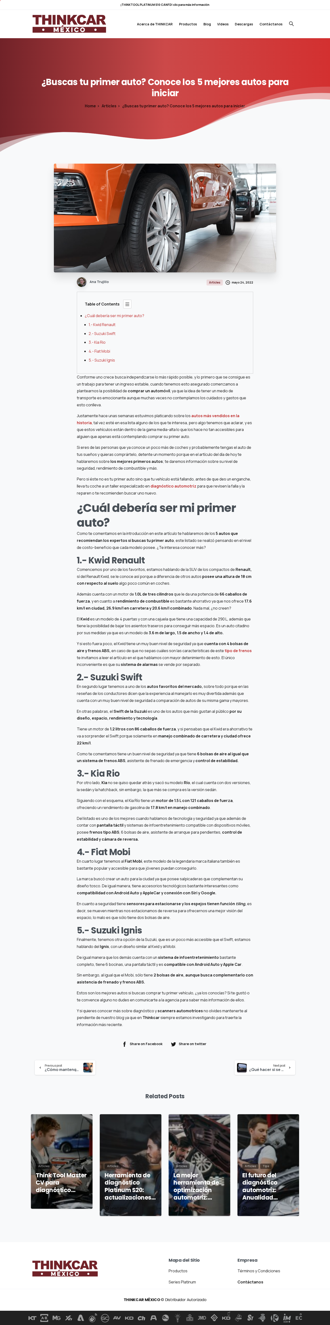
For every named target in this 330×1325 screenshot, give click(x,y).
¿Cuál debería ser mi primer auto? (115, 315)
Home (90, 106)
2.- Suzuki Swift (102, 333)
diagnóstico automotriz (173, 486)
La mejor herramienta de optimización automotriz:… (196, 1186)
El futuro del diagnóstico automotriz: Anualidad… (260, 1186)
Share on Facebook (146, 1043)
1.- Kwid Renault (102, 324)
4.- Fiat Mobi (99, 351)
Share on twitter (192, 1043)
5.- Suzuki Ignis (102, 360)
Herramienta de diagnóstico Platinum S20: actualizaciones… (130, 1186)
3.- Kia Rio (97, 342)
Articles (109, 106)
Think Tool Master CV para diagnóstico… (61, 1183)
